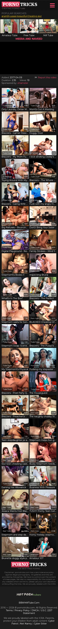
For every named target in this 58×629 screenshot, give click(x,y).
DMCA (35, 610)
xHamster (22, 83)
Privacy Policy (22, 610)
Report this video (46, 77)
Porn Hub (7, 318)
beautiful (22, 16)
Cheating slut (34, 16)
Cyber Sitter (40, 623)
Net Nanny (26, 623)
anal (4, 16)
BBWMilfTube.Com (29, 602)
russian (13, 16)
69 (7, 16)
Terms (9, 610)
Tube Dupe (7, 106)
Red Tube (35, 413)
